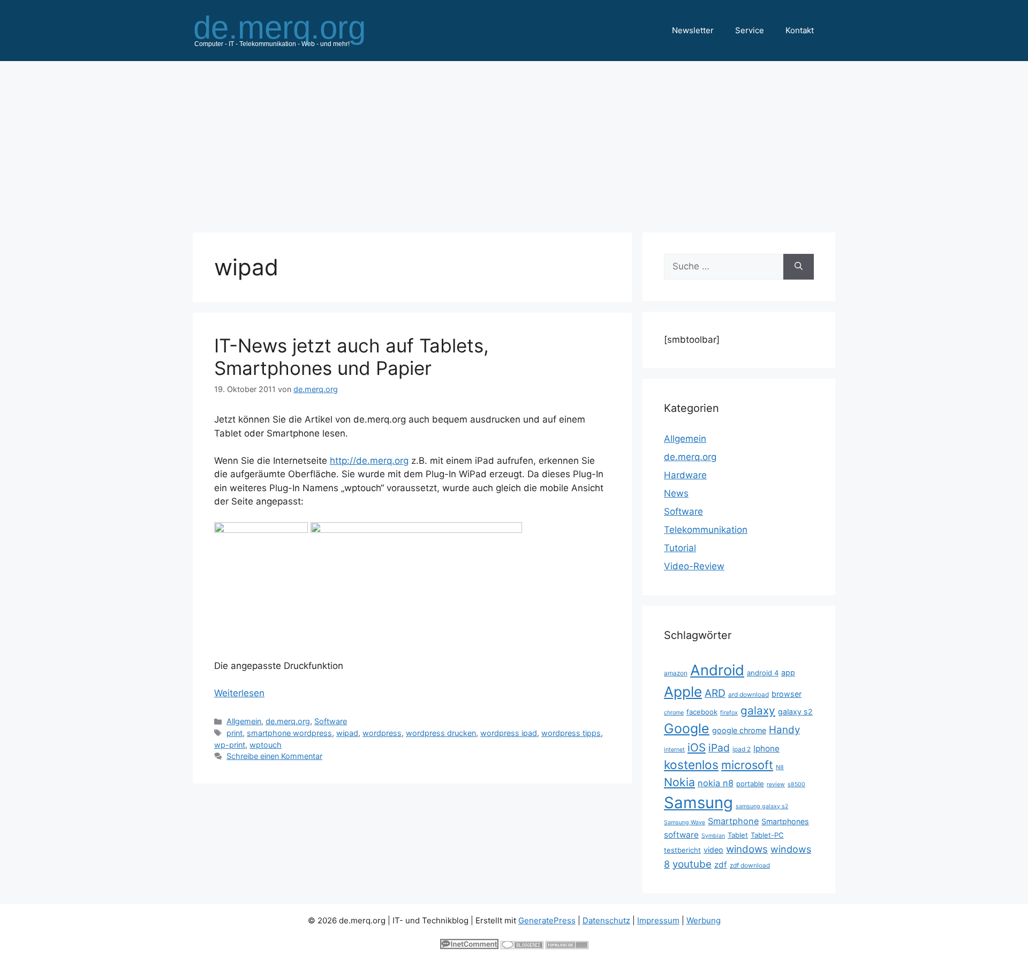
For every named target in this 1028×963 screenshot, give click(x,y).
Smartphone (733, 821)
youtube (692, 864)
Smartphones (785, 821)
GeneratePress (547, 920)
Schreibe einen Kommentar (274, 756)
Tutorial (680, 548)
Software (330, 721)
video (713, 849)
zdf (720, 865)
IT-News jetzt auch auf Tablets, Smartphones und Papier (351, 356)
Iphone (766, 748)
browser (787, 693)
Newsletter (693, 30)
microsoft (747, 765)
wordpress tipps (571, 733)
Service (749, 30)
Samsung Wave (684, 822)
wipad (347, 733)
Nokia (679, 782)
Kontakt (799, 30)
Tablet (738, 835)
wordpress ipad (508, 733)
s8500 (796, 784)
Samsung (698, 802)
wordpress (382, 733)
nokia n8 (716, 783)
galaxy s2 (795, 711)
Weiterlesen (239, 693)
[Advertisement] (514, 141)
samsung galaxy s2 (762, 806)
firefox (729, 712)
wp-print (229, 744)
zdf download (750, 865)
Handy (784, 730)
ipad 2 (741, 749)
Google (686, 728)
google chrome (739, 730)
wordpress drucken (441, 733)
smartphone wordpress (289, 733)
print (234, 733)
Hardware (685, 475)
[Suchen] (798, 267)
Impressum (658, 920)
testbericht (682, 850)
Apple (683, 691)
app (788, 672)
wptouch (266, 744)
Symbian (713, 835)
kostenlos (691, 764)
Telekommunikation (705, 529)
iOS (696, 747)
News (676, 493)
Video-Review (694, 566)
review (776, 784)
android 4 (762, 672)
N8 (780, 767)
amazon (675, 673)
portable (750, 783)
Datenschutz (606, 920)
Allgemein (243, 721)
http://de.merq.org (369, 460)
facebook (701, 712)
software (681, 835)
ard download (748, 694)
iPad (719, 747)
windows (747, 849)
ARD (715, 693)
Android (717, 670)
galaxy (757, 710)
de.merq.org (288, 721)
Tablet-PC (767, 835)
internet (674, 749)
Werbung (703, 920)
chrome (674, 712)
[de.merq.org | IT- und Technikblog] (292, 30)
